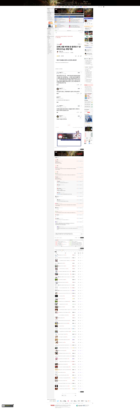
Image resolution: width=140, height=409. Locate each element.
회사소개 (57, 403)
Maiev (74, 339)
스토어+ (92, 26)
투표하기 (89, 112)
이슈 (58, 251)
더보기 (66, 137)
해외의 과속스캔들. (62, 279)
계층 (77, 251)
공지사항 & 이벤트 (49, 14)
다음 (75, 393)
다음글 (57, 237)
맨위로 (79, 237)
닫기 (13, 404)
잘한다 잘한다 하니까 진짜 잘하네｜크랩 (64, 331)
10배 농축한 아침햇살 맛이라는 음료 (64, 339)
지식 (73, 251)
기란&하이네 (69, 4)
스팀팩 (74, 260)
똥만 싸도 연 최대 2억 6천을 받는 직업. (64, 312)
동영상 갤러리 (49, 15)
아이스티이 (75, 331)
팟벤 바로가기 (49, 38)
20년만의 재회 (61, 263)
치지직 (48, 39)
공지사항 (82, 403)
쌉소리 (56, 30)
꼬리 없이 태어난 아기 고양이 (63, 268)
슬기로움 (74, 320)
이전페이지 (76, 237)
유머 (64, 251)
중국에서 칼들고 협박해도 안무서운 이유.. (64, 271)
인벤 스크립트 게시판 (50, 18)
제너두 (74, 358)
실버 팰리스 (49, 49)
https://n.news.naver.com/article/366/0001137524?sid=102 (62, 62)
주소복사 (56, 147)
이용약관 (63, 403)
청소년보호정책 (70, 403)
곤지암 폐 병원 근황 (62, 350)
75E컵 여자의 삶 (61, 372)
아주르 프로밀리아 (49, 51)
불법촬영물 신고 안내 (75, 403)
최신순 (60, 157)
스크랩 (75, 127)
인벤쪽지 (63, 137)
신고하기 (77, 127)
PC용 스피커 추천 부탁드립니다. (63, 358)
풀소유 (74, 372)
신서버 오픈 (66, 4)
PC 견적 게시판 (49, 34)
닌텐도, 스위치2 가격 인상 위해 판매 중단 (64, 369)
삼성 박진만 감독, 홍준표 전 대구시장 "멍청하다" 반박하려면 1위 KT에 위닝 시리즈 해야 (69, 361)
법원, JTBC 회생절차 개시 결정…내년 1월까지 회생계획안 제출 (66, 383)
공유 (73, 127)
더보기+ (92, 18)
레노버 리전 (49, 48)
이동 (82, 175)
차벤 (48, 40)
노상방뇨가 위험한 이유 (62, 380)
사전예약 (72, 4)
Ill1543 (74, 298)
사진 (75, 251)
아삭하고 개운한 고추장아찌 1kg (88, 86)
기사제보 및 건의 (49, 16)
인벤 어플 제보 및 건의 (50, 17)
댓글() (82, 32)
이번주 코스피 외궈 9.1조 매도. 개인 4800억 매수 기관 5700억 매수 (67, 328)
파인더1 (74, 361)
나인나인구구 (75, 309)
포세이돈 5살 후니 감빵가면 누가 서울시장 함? (65, 309)
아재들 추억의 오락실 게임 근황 (63, 323)
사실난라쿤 (75, 350)
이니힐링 (65, 137)
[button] (61, 246)
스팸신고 (79, 127)
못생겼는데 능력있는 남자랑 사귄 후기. (64, 353)
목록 (56, 127)
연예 (62, 251)
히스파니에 (75, 323)
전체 (55, 251)
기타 (82, 251)
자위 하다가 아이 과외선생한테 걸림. (64, 301)
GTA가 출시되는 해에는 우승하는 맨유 (64, 320)
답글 (81, 175)
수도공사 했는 (61, 298)
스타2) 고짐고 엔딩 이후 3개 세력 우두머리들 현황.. (65, 293)
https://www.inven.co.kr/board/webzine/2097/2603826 (62, 147)
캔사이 (74, 342)
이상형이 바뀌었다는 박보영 (63, 282)
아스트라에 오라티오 (50, 52)
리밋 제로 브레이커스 (50, 50)
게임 (71, 251)
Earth (74, 263)
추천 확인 (81, 127)
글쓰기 (82, 248)
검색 (75, 395)
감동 (80, 251)
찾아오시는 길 (79, 403)
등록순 (58, 157)
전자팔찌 (74, 271)
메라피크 (74, 282)
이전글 (60, 237)
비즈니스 (60, 403)
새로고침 (83, 157)
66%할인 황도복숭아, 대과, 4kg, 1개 (88, 87)
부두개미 (74, 328)
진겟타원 (74, 290)
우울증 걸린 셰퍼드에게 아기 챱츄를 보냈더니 (65, 260)
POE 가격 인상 (61, 342)
